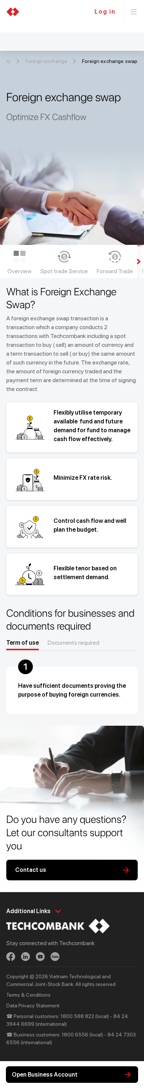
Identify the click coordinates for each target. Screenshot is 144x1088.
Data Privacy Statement (32, 1005)
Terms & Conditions (28, 995)
